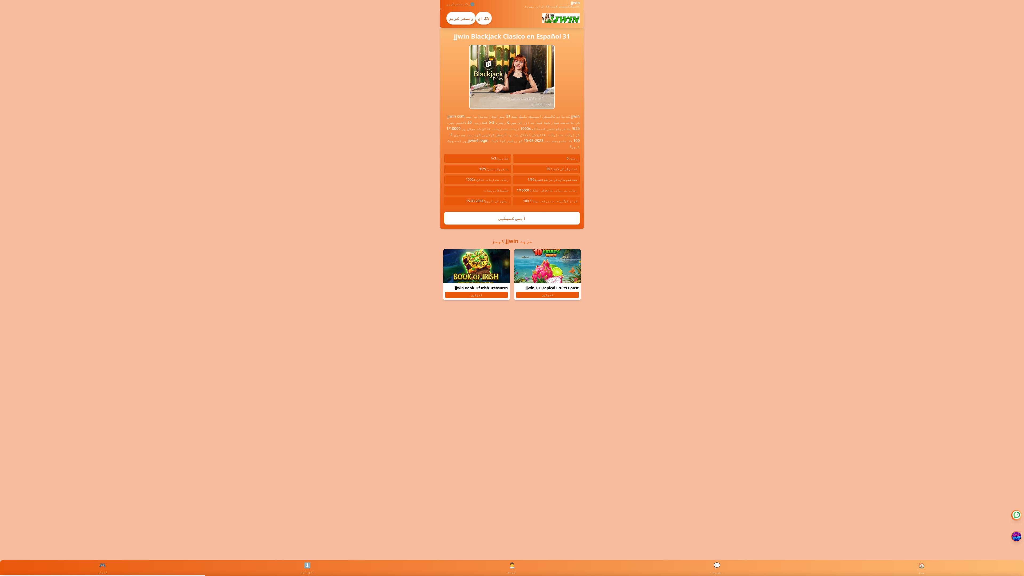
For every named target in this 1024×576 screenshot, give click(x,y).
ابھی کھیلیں (512, 218)
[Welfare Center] (1016, 515)
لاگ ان (484, 18)
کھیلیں (547, 295)
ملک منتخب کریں (458, 4)
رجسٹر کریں (461, 18)
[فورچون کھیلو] (1016, 536)
